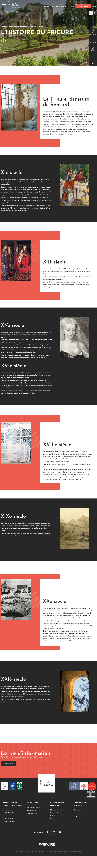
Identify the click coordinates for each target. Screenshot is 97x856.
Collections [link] (53, 816)
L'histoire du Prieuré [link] (56, 810)
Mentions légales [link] (62, 851)
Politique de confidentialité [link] (75, 851)
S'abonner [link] (8, 763)
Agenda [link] (92, 51)
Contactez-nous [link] (9, 821)
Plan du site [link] (54, 851)
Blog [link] (75, 816)
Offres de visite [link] (32, 810)
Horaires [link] (93, 42)
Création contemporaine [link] (58, 818)
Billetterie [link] (92, 34)
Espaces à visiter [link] (32, 813)
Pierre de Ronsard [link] (56, 813)
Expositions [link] (77, 810)
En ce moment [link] (78, 813)
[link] (93, 13)
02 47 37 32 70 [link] (12, 818)
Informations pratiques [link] (34, 807)
